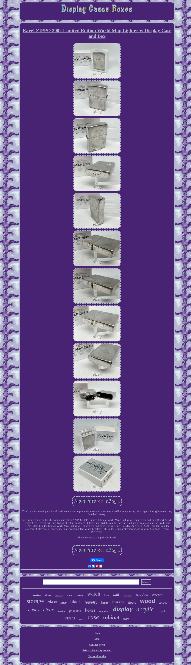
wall (116, 595)
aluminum (59, 596)
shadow (142, 594)
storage (35, 601)
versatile (161, 611)
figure (132, 602)
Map (97, 639)
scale (126, 618)
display (123, 609)
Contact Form (97, 644)
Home (97, 633)
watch (93, 594)
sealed (37, 595)
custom (80, 595)
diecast (157, 595)
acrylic (145, 609)
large (105, 602)
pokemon (75, 611)
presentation (127, 596)
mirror (118, 602)
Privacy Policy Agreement (97, 650)
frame (106, 595)
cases (33, 610)
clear (48, 610)
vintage (163, 602)
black (75, 601)
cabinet (111, 617)
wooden (61, 611)
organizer (104, 611)
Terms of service (97, 656)
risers (70, 618)
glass (52, 601)
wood (147, 601)
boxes (90, 610)
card (69, 595)
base (63, 602)
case (93, 616)
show (48, 595)
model (81, 619)
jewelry (91, 602)
